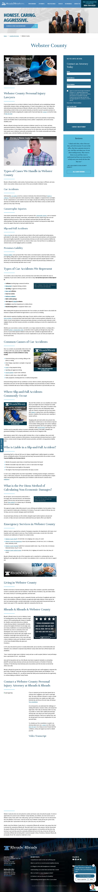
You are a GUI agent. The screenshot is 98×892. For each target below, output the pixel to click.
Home (5, 36)
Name (68, 71)
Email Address (70, 78)
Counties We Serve (14, 36)
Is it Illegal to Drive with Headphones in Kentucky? (43, 866)
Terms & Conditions (77, 102)
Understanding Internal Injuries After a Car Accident (44, 879)
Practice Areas (51, 3)
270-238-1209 (12, 863)
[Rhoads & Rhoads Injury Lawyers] (13, 4)
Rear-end (8, 291)
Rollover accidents (11, 296)
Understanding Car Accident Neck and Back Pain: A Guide (45, 869)
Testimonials (68, 3)
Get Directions (8, 865)
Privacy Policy (70, 102)
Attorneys (41, 3)
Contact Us (77, 3)
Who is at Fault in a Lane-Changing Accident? (42, 873)
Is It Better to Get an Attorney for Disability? (42, 876)
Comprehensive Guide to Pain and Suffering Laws (43, 860)
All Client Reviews (79, 172)
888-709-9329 (89, 5)
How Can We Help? (72, 106)
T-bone (15, 301)
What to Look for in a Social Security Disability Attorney (45, 863)
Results (60, 3)
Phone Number (71, 84)
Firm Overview (32, 3)
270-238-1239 (12, 874)
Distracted (8, 286)
